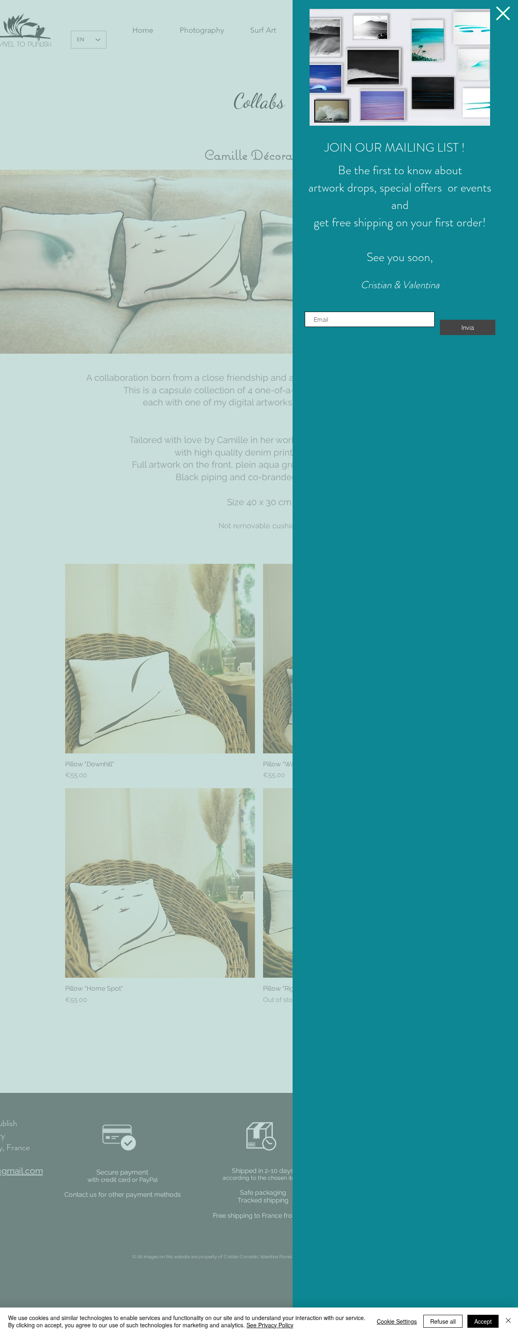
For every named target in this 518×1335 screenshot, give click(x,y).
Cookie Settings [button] (397, 1321)
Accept (483, 1321)
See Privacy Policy (269, 1325)
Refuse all (443, 1321)
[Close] (508, 1321)
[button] (400, 67)
